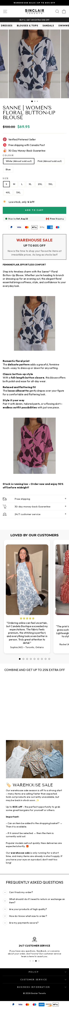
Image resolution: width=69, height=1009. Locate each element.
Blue (8, 169)
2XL (40, 184)
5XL (18, 192)
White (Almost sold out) (19, 161)
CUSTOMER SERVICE (33, 979)
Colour (8, 155)
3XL (50, 184)
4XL (8, 192)
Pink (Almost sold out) (50, 161)
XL (30, 184)
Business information (33, 987)
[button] (20, 659)
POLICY (34, 972)
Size (6, 178)
